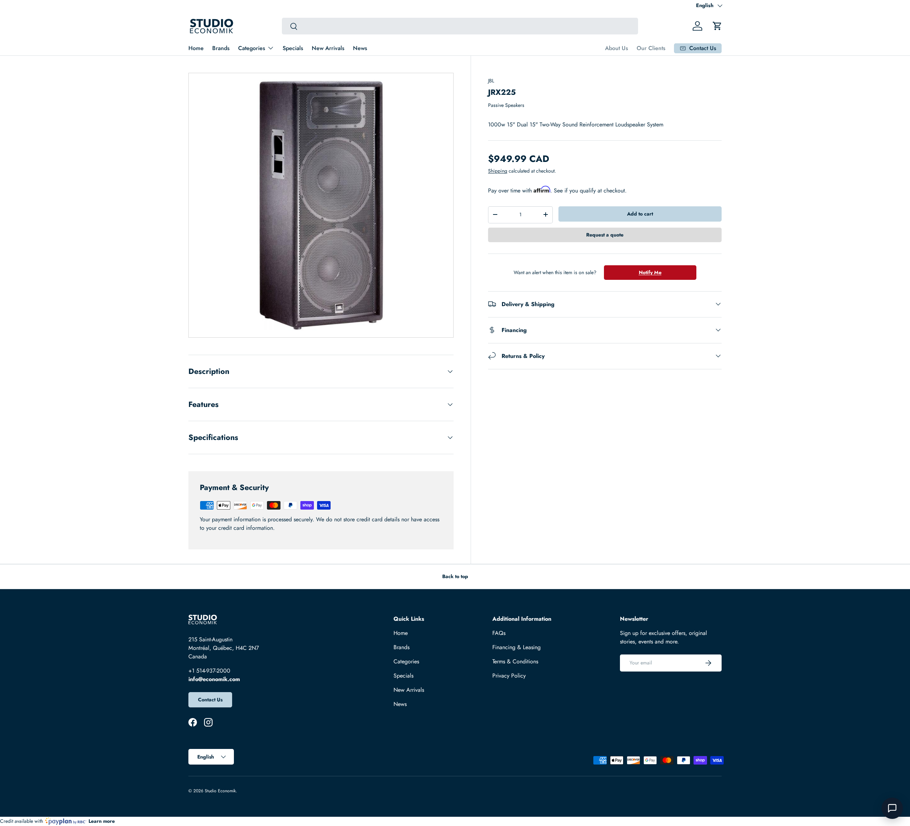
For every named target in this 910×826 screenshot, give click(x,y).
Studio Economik (220, 791)
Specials (293, 48)
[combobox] (460, 26)
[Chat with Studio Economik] (892, 808)
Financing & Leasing (516, 647)
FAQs (498, 633)
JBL (491, 80)
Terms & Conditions (515, 661)
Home (196, 48)
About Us (616, 48)
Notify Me (650, 272)
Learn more (102, 821)
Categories (251, 48)
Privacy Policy (509, 676)
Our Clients (651, 48)
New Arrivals (328, 48)
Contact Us (210, 699)
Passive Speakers (506, 105)
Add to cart (640, 213)
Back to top (455, 576)
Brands (221, 48)
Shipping (497, 170)
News (360, 48)
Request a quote (604, 234)
